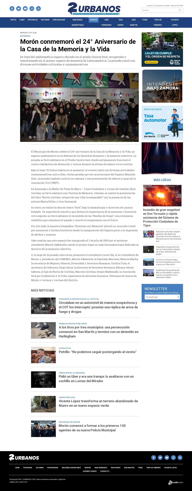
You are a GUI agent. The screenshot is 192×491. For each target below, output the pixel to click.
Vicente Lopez (175, 22)
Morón (93, 20)
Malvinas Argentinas (78, 22)
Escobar (45, 20)
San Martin (133, 22)
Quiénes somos (90, 471)
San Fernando (106, 22)
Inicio (13, 20)
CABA (22, 20)
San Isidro (120, 22)
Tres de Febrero (158, 22)
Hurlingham (58, 20)
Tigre (144, 20)
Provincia (33, 20)
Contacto (104, 471)
